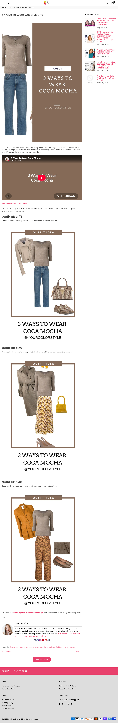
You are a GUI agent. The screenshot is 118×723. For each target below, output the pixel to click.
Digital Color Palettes (9, 689)
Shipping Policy (7, 703)
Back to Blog (42, 659)
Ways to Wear (69, 647)
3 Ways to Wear (16, 647)
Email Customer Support (69, 700)
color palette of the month (41, 647)
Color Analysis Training (67, 686)
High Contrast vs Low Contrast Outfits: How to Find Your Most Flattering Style (106, 65)
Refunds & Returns (8, 700)
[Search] (9, 3)
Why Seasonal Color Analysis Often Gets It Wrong (106, 78)
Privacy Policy (7, 706)
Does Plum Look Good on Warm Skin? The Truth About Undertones (106, 22)
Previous (7, 651)
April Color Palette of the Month (14, 204)
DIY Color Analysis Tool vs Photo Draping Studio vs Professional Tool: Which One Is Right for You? (105, 37)
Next (77, 651)
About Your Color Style (67, 689)
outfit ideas (58, 647)
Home (4, 7)
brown (26, 647)
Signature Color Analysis (11, 686)
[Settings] (108, 3)
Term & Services (8, 708)
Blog (9, 7)
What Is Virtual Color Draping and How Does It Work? (106, 52)
